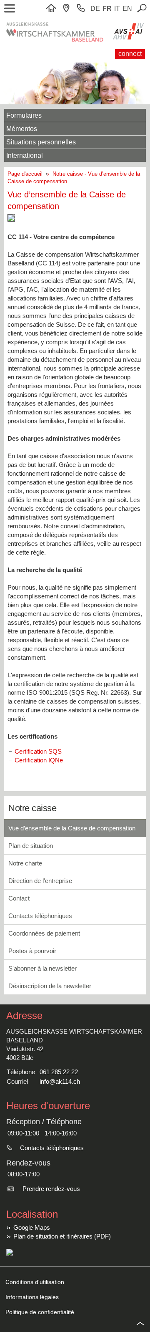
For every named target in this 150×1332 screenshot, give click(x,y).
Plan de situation (30, 845)
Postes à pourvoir (32, 950)
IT (117, 8)
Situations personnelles (41, 142)
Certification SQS (38, 751)
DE (95, 8)
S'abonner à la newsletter (42, 968)
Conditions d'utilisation (34, 1282)
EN (127, 8)
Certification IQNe (39, 760)
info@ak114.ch (60, 1081)
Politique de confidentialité (39, 1312)
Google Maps (31, 1227)
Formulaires (24, 115)
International (24, 155)
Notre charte (25, 863)
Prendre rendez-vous (51, 1188)
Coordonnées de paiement (44, 933)
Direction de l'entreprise (40, 880)
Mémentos (21, 128)
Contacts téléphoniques (40, 915)
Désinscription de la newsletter (49, 985)
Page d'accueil (27, 174)
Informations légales (32, 1297)
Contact (19, 898)
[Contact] (68, 8)
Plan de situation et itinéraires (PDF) (62, 1236)
